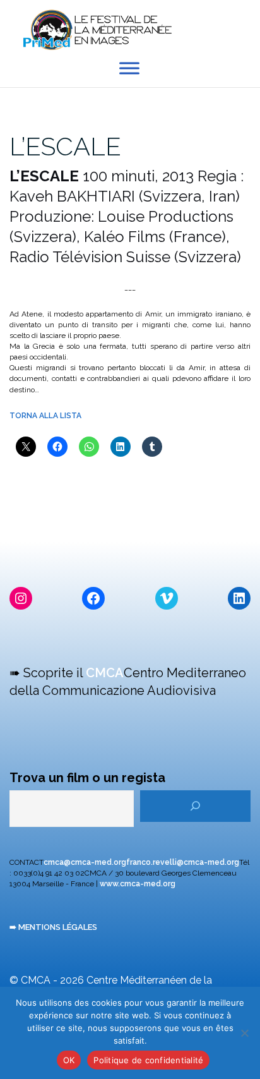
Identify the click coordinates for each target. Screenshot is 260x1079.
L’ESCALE (65, 146)
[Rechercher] (195, 806)
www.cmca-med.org (137, 883)
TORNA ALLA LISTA (45, 415)
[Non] (244, 1033)
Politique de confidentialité (148, 1060)
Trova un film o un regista (87, 777)
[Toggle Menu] (129, 69)
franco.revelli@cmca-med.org (182, 862)
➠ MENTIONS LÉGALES (53, 927)
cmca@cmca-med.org (85, 862)
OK (69, 1060)
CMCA (105, 672)
